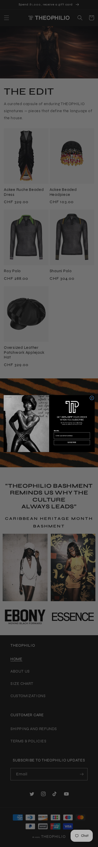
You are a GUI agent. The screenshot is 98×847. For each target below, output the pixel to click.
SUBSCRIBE (71, 442)
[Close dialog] (92, 398)
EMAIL (56, 430)
